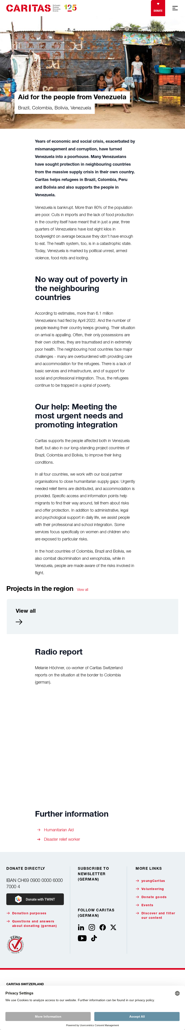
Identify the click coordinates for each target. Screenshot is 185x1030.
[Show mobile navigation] (175, 8)
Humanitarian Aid (59, 829)
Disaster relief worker (62, 839)
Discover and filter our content (158, 916)
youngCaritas (153, 881)
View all (82, 589)
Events (147, 905)
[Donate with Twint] (35, 899)
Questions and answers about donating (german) (34, 924)
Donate (158, 10)
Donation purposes (29, 913)
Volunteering (152, 889)
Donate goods (154, 897)
